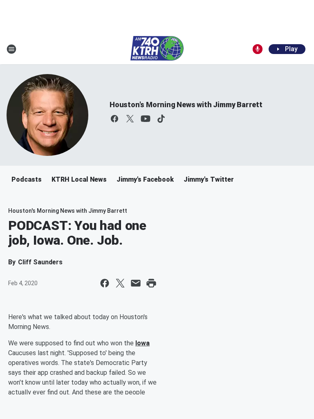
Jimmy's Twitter (209, 179)
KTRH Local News (79, 179)
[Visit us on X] (130, 119)
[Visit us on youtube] (145, 119)
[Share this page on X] (120, 283)
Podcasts (26, 179)
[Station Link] (157, 49)
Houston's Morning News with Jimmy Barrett (186, 104)
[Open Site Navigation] (11, 49)
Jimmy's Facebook (145, 179)
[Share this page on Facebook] (104, 283)
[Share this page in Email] (135, 283)
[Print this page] (151, 283)
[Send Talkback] (257, 49)
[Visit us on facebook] (114, 119)
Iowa (142, 343)
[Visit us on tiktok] (161, 119)
